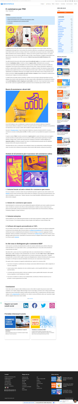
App (59, 24)
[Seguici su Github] (77, 1)
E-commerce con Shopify (26, 386)
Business (60, 26)
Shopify (59, 43)
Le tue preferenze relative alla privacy (44, 402)
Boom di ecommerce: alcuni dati (14, 17)
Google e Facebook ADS (41, 378)
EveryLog (49, 3)
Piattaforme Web (25, 377)
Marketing (60, 36)
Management (61, 34)
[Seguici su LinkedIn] (70, 1)
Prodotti (38, 380)
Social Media (61, 44)
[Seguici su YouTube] (74, 1)
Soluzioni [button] (57, 3)
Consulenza (63, 3)
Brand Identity (24, 389)
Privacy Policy (67, 398)
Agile (59, 22)
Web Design (60, 51)
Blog (56, 1)
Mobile (53, 3)
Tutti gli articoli (61, 19)
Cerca (65, 12)
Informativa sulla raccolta (29, 402)
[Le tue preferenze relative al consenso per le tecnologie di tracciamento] (1, 303)
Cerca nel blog (61, 8)
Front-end (60, 33)
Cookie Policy (71, 398)
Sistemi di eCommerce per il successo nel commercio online (20, 19)
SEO (59, 41)
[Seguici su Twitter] (68, 1)
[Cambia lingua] (5, 387)
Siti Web (23, 381)
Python (59, 38)
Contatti (75, 3)
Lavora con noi (61, 1)
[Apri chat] (75, 401)
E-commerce (31, 298)
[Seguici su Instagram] (72, 1)
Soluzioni (60, 46)
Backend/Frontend (25, 378)
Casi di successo (69, 3)
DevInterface (61, 29)
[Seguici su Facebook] (66, 1)
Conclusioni (9, 23)
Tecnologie (24, 383)
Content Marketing (62, 27)
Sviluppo (60, 48)
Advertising (60, 21)
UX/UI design (61, 49)
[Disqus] (30, 356)
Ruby (59, 39)
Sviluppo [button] (42, 3)
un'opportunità (15, 294)
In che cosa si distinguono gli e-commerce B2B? (18, 21)
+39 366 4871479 (7, 381)
